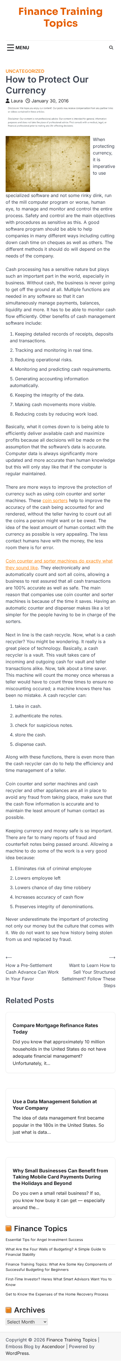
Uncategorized (25, 71)
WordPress (17, 1353)
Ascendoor (53, 1346)
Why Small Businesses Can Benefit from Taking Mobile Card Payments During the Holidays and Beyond (60, 1177)
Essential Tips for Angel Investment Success (44, 1240)
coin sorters (55, 500)
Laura (17, 101)
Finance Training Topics (60, 17)
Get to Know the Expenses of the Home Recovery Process (57, 1294)
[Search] (111, 47)
